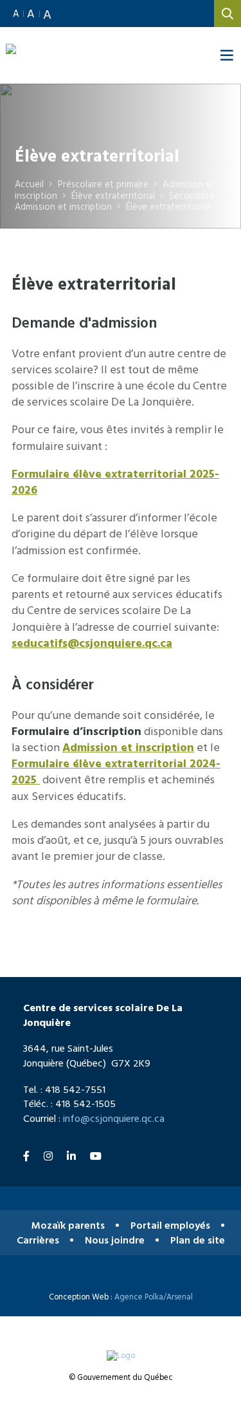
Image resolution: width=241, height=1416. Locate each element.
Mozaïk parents (68, 1225)
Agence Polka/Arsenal (153, 1296)
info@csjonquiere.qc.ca (114, 1118)
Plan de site (197, 1240)
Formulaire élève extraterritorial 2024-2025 (116, 771)
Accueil (29, 184)
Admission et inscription (128, 747)
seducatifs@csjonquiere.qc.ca (92, 642)
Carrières (38, 1240)
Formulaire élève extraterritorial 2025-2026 (115, 481)
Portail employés (170, 1225)
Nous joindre (115, 1240)
